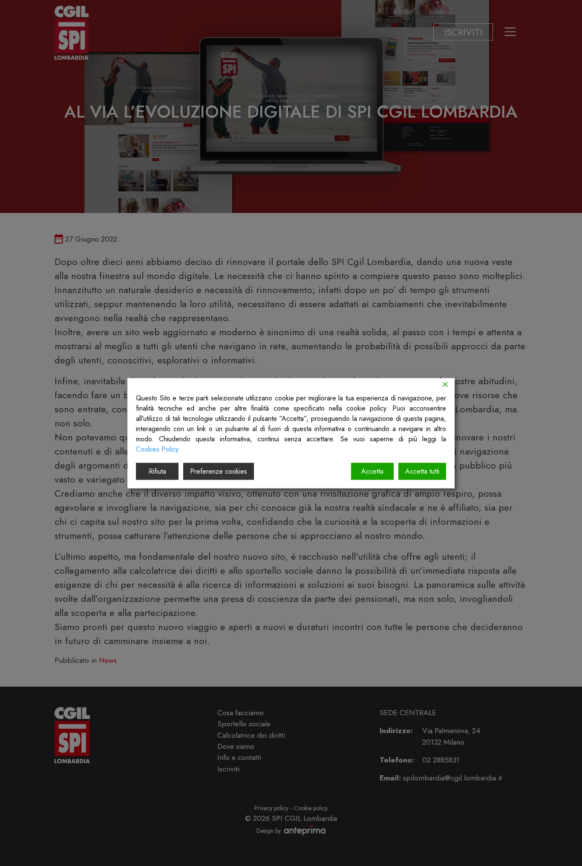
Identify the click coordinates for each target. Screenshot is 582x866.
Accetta (372, 471)
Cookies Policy (157, 449)
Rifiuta (157, 471)
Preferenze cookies (218, 471)
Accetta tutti (422, 471)
